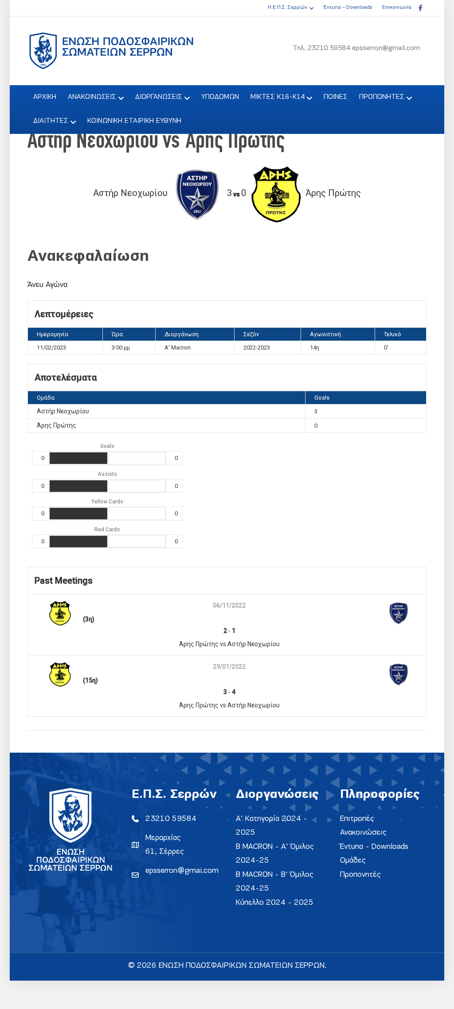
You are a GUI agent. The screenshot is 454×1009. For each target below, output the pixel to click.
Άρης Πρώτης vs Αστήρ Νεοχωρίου (229, 644)
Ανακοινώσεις (363, 832)
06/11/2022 (229, 605)
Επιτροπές (357, 819)
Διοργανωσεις (158, 97)
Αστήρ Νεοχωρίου (63, 411)
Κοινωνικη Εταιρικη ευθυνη (134, 121)
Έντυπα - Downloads (374, 847)
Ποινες (336, 97)
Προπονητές (360, 875)
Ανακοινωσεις (92, 97)
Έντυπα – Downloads (348, 7)
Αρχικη (44, 97)
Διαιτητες (50, 121)
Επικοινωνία (396, 7)
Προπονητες (381, 97)
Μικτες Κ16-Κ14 (277, 97)
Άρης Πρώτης (56, 425)
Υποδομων (220, 97)
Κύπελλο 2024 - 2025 (274, 903)
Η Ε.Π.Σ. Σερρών (287, 7)
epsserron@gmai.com (182, 871)
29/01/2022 (229, 666)
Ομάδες (353, 860)
